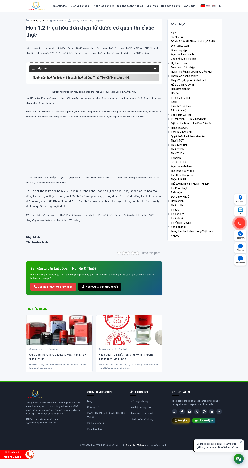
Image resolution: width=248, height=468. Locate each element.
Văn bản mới (178, 226)
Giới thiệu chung (139, 401)
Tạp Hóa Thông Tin (182, 175)
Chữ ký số (152, 5)
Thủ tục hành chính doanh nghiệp (190, 183)
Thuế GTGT (177, 140)
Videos (175, 235)
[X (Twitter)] (197, 411)
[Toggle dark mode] (220, 6)
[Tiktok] (174, 411)
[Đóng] (241, 442)
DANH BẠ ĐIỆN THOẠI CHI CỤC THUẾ (193, 41)
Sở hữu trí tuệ (178, 162)
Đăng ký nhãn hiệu (181, 166)
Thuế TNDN (177, 153)
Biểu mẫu (176, 192)
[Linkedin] (211, 411)
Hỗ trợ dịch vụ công (182, 84)
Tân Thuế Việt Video (182, 171)
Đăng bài (183, 420)
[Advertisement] (94, 150)
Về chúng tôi (59, 5)
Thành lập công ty (103, 5)
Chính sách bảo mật (141, 413)
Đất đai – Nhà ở (180, 196)
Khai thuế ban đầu (181, 132)
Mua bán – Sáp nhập (183, 67)
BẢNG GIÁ (189, 5)
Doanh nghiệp (179, 50)
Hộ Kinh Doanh (179, 63)
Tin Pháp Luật (179, 188)
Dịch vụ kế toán (80, 5)
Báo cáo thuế (178, 110)
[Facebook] (182, 411)
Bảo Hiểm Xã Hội (181, 114)
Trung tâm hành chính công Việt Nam (192, 231)
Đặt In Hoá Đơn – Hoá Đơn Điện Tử (191, 123)
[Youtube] (189, 411)
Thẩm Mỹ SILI (179, 179)
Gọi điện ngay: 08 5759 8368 (55, 286)
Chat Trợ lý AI (206, 420)
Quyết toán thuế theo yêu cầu (188, 136)
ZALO (219, 411)
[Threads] (204, 411)
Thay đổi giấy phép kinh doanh (188, 80)
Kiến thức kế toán (181, 106)
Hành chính (177, 201)
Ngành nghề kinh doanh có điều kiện (191, 71)
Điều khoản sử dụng (141, 419)
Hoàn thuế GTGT (180, 127)
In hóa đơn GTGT (180, 97)
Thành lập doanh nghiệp (184, 76)
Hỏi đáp (175, 93)
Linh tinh (176, 158)
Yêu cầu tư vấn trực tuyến (101, 286)
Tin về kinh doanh (181, 222)
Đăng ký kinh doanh (182, 54)
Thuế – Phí (177, 205)
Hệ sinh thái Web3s (134, 445)
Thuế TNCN (177, 149)
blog (173, 33)
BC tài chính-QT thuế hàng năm (188, 119)
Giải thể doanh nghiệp (130, 5)
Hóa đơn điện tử (170, 5)
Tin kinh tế (177, 218)
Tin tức (44, 20)
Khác (174, 101)
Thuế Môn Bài (179, 145)
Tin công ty (35, 20)
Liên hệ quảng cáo (140, 407)
